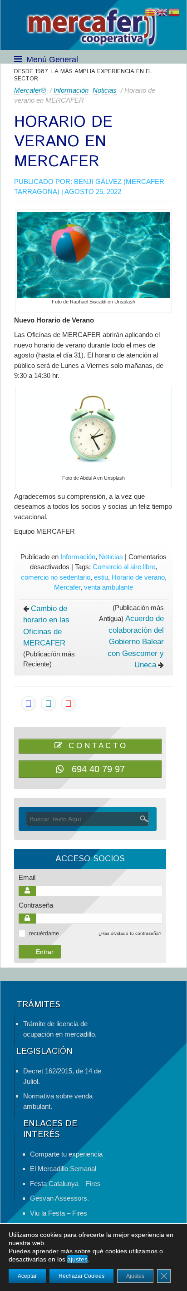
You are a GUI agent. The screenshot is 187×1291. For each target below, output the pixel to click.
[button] (22, 933)
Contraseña (36, 905)
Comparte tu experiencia (66, 1154)
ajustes (77, 1259)
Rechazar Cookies (81, 1276)
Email (27, 877)
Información (71, 90)
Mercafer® (30, 90)
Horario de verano (138, 577)
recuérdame (44, 933)
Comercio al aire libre (124, 567)
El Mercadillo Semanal (63, 1168)
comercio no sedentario (55, 577)
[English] (162, 11)
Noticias (105, 90)
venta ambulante (108, 587)
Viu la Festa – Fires (58, 1213)
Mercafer (67, 587)
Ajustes (135, 1276)
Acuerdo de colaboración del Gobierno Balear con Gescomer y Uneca (136, 641)
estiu (101, 577)
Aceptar (27, 1276)
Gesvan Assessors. (59, 1198)
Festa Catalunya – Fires (65, 1183)
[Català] (151, 11)
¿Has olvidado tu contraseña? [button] (130, 933)
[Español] (174, 11)
